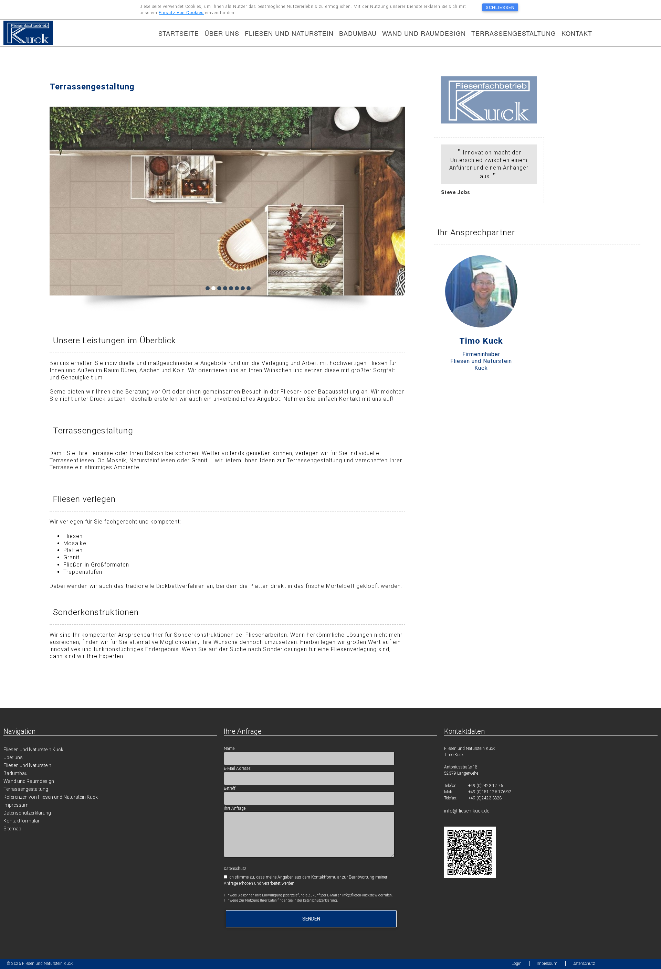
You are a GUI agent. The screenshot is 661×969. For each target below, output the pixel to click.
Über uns (221, 33)
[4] (225, 288)
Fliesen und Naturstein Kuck (33, 749)
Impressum (16, 805)
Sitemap (12, 828)
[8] (248, 288)
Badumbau (358, 33)
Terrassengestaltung (513, 33)
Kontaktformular (21, 820)
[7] (243, 288)
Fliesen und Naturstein (289, 33)
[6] (237, 288)
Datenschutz (584, 963)
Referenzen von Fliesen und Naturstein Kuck (50, 797)
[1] (208, 288)
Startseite (178, 33)
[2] (213, 288)
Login (517, 963)
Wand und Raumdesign (424, 33)
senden (311, 919)
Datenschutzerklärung (27, 813)
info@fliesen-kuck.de (466, 811)
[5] (231, 288)
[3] (219, 288)
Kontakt (577, 33)
